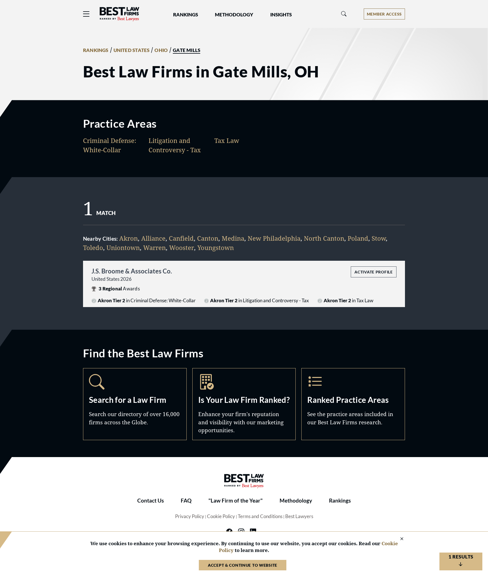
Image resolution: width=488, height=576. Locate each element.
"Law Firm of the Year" (235, 500)
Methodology (296, 500)
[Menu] (86, 14)
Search (134, 404)
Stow (379, 238)
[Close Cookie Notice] (398, 539)
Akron (128, 238)
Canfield (181, 238)
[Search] (344, 14)
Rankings (340, 500)
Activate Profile (373, 271)
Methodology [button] (234, 15)
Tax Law (226, 140)
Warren (154, 247)
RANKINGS (95, 50)
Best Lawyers (299, 516)
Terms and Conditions (260, 516)
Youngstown (215, 247)
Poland (358, 238)
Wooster (181, 247)
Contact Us (150, 500)
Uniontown (123, 247)
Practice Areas (353, 404)
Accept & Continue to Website (242, 565)
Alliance (153, 238)
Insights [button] (281, 15)
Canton (207, 238)
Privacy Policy (189, 516)
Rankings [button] (185, 15)
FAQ (186, 500)
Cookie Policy (221, 516)
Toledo (93, 247)
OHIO (161, 50)
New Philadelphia (274, 238)
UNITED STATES (132, 50)
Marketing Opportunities (244, 404)
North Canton (324, 238)
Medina (233, 238)
